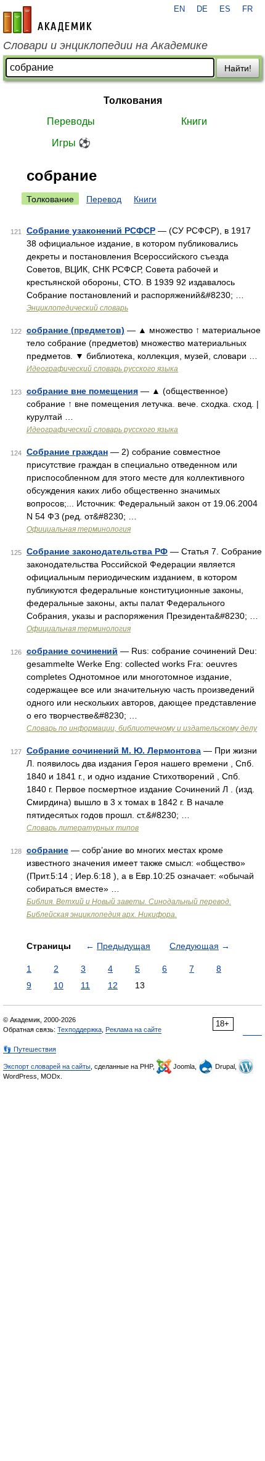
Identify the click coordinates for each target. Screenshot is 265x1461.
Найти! (237, 68)
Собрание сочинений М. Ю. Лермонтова (113, 750)
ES (224, 9)
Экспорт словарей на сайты (47, 1066)
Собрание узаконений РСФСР (90, 230)
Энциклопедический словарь (77, 308)
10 (58, 985)
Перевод (103, 199)
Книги (194, 121)
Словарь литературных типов (82, 828)
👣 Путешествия (29, 1049)
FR (247, 9)
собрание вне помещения (82, 391)
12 (113, 985)
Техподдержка (79, 1029)
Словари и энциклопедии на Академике (105, 45)
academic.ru (47, 19)
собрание (47, 850)
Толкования (133, 100)
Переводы (71, 121)
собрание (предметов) (75, 330)
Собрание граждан (67, 452)
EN (179, 9)
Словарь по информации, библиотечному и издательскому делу (141, 728)
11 (85, 985)
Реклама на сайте (133, 1029)
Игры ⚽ (71, 143)
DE (202, 9)
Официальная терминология (78, 529)
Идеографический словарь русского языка (102, 368)
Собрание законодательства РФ (97, 551)
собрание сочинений (72, 651)
